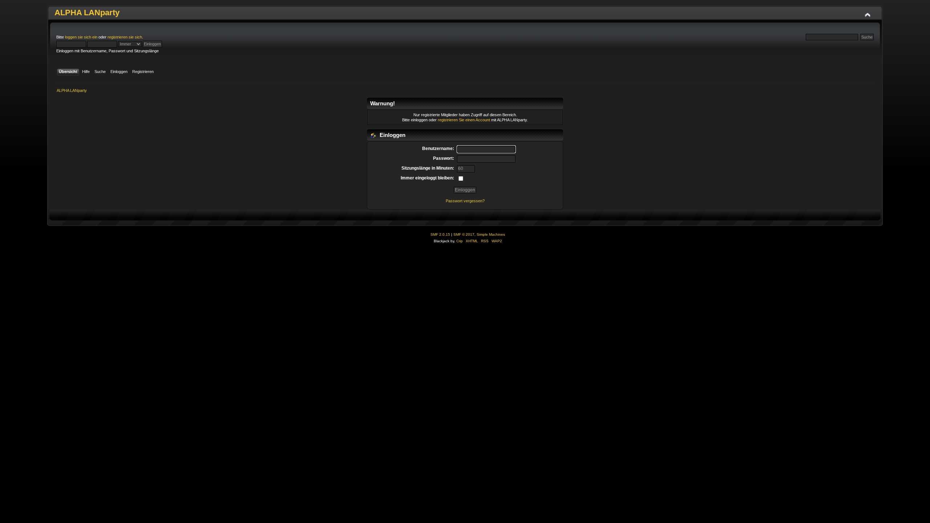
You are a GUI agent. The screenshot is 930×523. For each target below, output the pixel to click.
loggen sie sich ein (81, 37)
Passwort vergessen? (465, 201)
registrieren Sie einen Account (464, 120)
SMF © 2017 (463, 234)
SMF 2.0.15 (440, 234)
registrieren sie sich (125, 37)
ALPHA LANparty (87, 12)
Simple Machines (491, 234)
